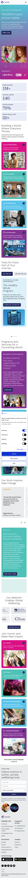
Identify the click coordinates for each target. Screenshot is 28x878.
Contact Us (18, 845)
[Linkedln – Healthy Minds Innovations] (11, 866)
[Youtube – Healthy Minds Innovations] (14, 866)
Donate (3, 842)
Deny (14, 463)
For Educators (19, 828)
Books (3, 836)
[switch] (24, 435)
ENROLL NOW (6, 32)
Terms (2, 871)
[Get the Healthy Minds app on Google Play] (20, 859)
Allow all (14, 453)
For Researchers (20, 831)
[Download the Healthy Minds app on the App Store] (7, 859)
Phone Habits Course (5, 830)
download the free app (12, 305)
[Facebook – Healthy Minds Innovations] (5, 866)
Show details (20, 449)
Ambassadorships (6, 850)
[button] (25, 2)
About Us (17, 842)
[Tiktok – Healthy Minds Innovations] (8, 866)
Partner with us (14, 627)
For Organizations (20, 826)
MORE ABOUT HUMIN (10, 574)
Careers (3, 852)
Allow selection (14, 458)
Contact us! (14, 761)
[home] (5, 2)
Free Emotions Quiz (7, 826)
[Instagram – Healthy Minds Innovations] (2, 866)
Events (3, 845)
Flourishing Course (6, 833)
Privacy (3, 869)
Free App (4, 824)
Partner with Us (6, 847)
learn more (8, 390)
